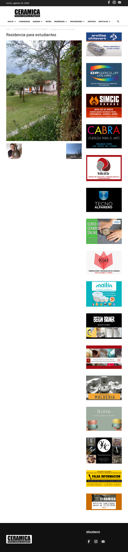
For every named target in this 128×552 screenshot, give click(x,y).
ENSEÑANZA (59, 21)
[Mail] (119, 2)
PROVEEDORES (76, 21)
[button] (118, 21)
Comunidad (24, 21)
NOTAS (48, 21)
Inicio (10, 21)
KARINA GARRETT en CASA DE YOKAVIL (31, 29)
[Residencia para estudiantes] (44, 140)
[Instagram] (114, 2)
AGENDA (36, 21)
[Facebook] (108, 2)
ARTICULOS (103, 21)
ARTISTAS (92, 21)
